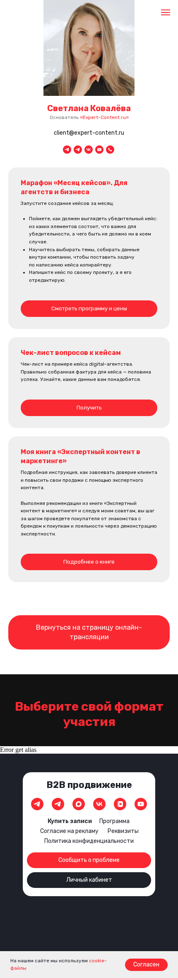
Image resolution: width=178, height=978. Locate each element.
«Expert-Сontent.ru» (104, 117)
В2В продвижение (89, 784)
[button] (89, 368)
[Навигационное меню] (165, 12)
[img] (37, 804)
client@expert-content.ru (89, 132)
